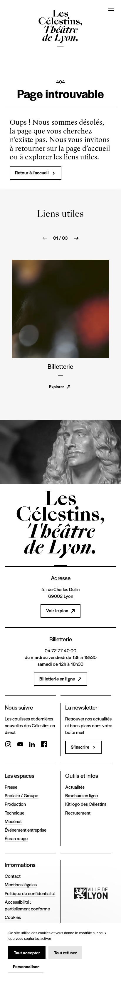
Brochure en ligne (81, 795)
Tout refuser (65, 952)
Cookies (13, 917)
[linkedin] (32, 745)
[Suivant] (76, 238)
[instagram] (8, 745)
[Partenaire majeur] (90, 893)
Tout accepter (27, 952)
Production (15, 804)
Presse (11, 787)
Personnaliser (26, 966)
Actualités (75, 787)
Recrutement (77, 813)
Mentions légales (21, 884)
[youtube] (20, 745)
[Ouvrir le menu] (111, 10)
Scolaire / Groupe (21, 795)
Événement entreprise (25, 830)
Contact (13, 876)
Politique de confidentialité (30, 893)
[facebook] (44, 745)
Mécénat (13, 821)
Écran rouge (16, 838)
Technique (14, 813)
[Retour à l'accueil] (60, 29)
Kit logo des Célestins (85, 804)
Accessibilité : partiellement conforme (27, 905)
